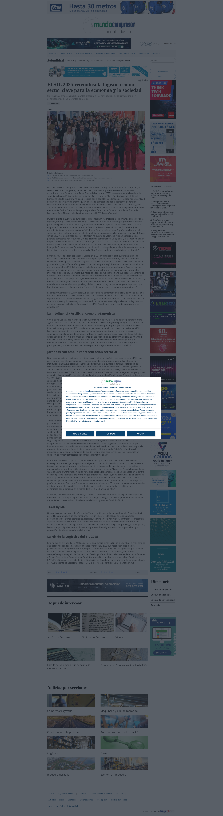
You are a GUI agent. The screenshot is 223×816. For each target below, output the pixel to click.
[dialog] (111, 408)
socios (85, 391)
